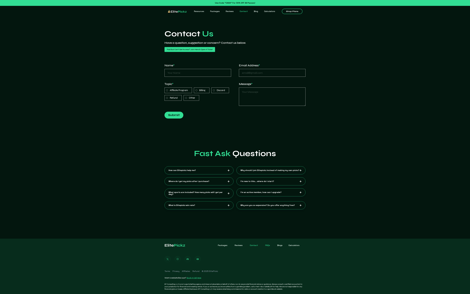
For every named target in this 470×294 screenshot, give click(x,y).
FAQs (267, 245)
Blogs (279, 245)
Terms (167, 271)
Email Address (249, 65)
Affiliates (186, 271)
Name (169, 65)
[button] (199, 11)
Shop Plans (292, 11)
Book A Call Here (194, 278)
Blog (256, 11)
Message (246, 84)
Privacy (176, 271)
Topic (168, 84)
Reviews (230, 11)
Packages (215, 11)
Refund (196, 271)
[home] (177, 11)
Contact (244, 11)
